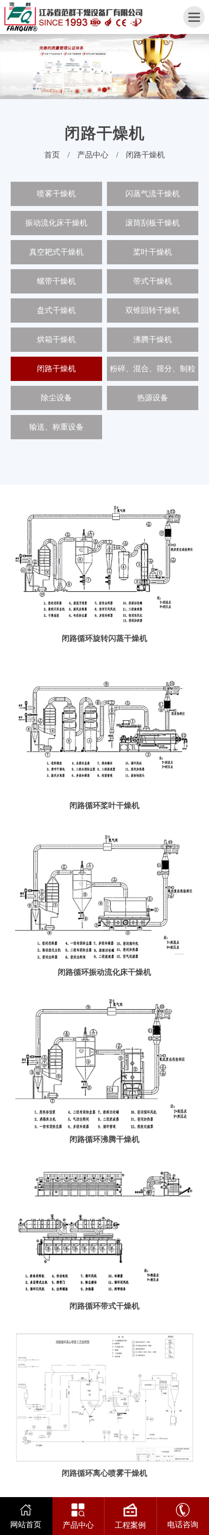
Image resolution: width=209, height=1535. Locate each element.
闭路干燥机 (145, 155)
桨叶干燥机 (152, 252)
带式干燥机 (152, 281)
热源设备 (152, 398)
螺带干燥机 (56, 281)
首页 (52, 155)
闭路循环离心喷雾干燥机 (104, 1473)
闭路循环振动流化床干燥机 (104, 972)
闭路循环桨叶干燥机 (104, 805)
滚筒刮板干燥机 (152, 223)
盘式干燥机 (56, 310)
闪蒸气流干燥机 (152, 194)
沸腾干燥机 (152, 339)
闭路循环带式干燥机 (104, 1306)
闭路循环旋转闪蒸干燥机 (104, 638)
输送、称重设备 (56, 427)
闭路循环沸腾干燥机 (104, 1139)
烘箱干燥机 (56, 339)
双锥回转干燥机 (152, 310)
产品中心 (92, 155)
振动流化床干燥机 (56, 223)
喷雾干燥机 (56, 194)
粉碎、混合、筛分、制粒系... (152, 372)
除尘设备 (56, 398)
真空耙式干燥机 (56, 252)
